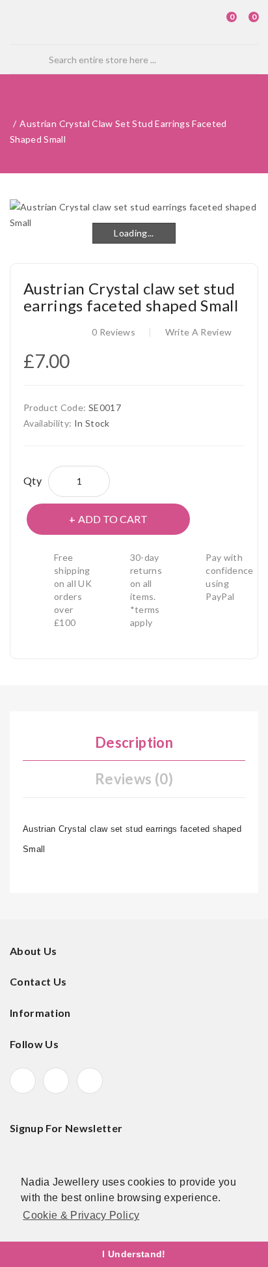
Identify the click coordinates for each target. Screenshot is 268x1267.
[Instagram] (90, 1081)
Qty (32, 480)
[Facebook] (23, 1081)
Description (134, 742)
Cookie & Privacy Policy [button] (81, 1215)
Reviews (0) (134, 779)
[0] (219, 22)
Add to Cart (113, 519)
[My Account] (198, 22)
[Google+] (56, 1081)
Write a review (198, 331)
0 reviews (113, 331)
